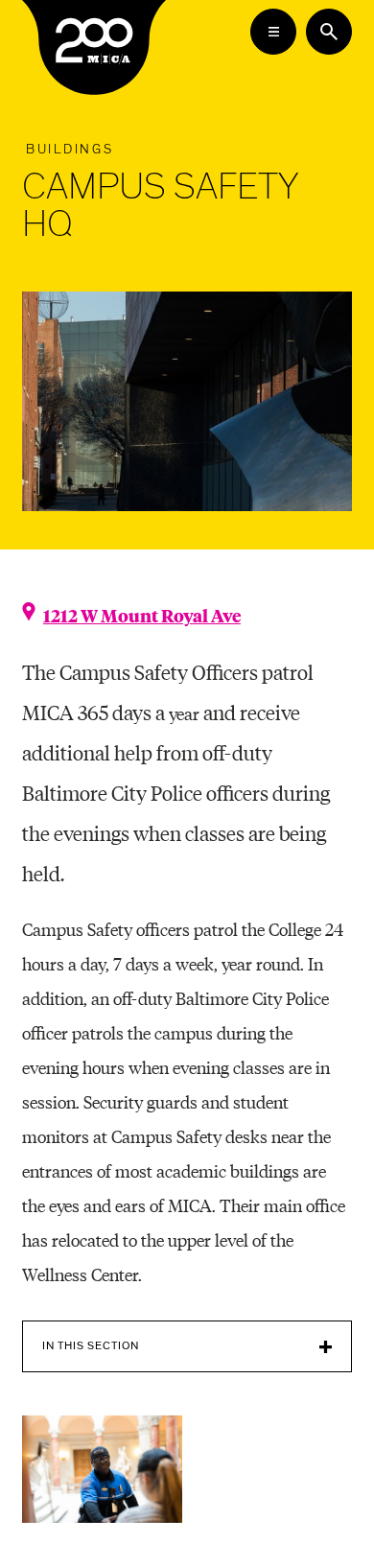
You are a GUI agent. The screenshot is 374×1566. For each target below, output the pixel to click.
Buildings (70, 149)
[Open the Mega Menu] (273, 32)
